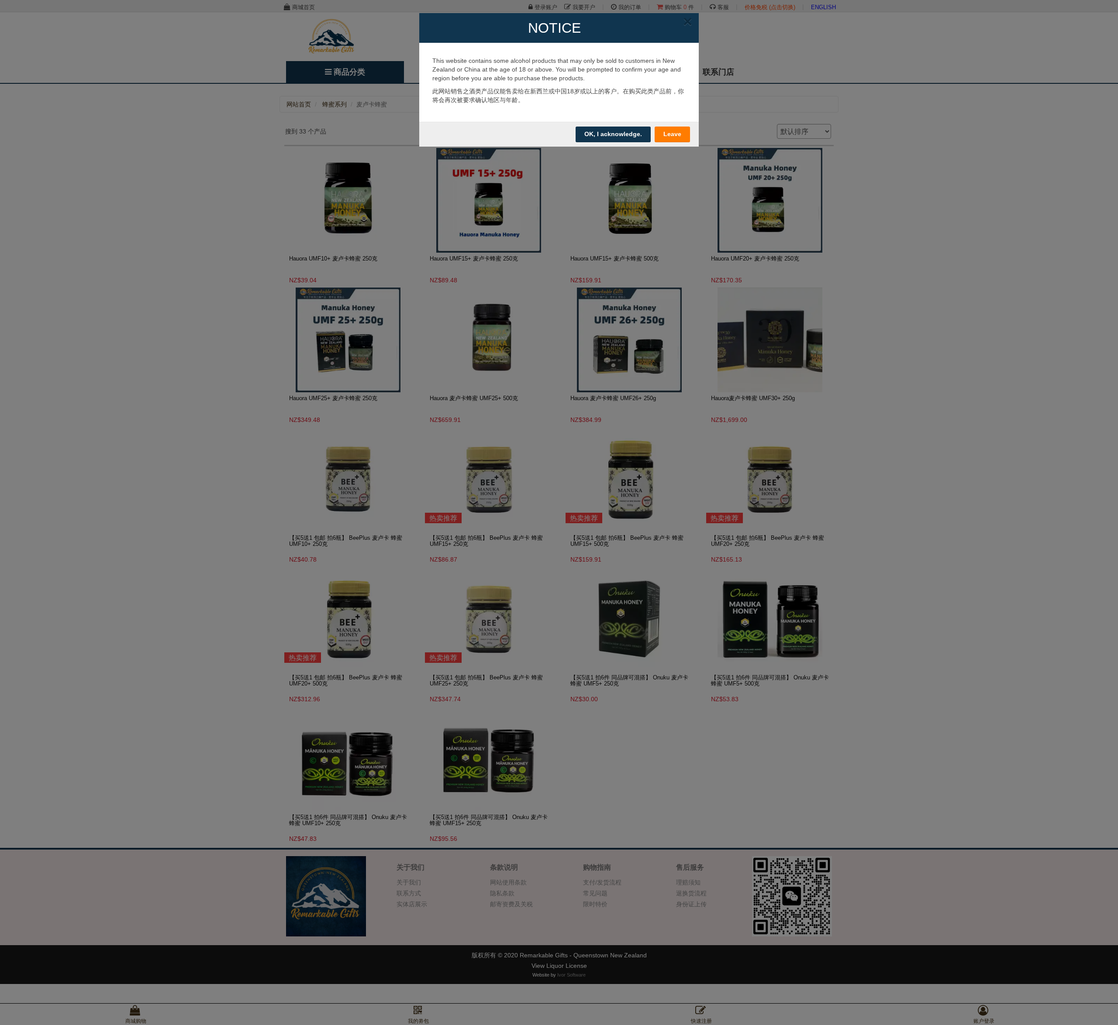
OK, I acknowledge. (613, 133)
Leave (672, 133)
